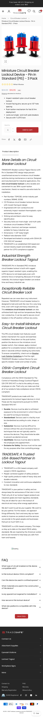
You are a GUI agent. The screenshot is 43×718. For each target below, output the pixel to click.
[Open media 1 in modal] (21, 45)
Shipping (4, 93)
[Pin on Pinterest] (20, 140)
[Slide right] (39, 46)
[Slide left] (4, 46)
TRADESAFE (29, 711)
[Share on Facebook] (9, 140)
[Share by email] (25, 139)
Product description (10, 151)
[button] (3, 11)
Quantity (7, 125)
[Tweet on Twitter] (14, 140)
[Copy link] (31, 140)
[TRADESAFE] (13, 633)
